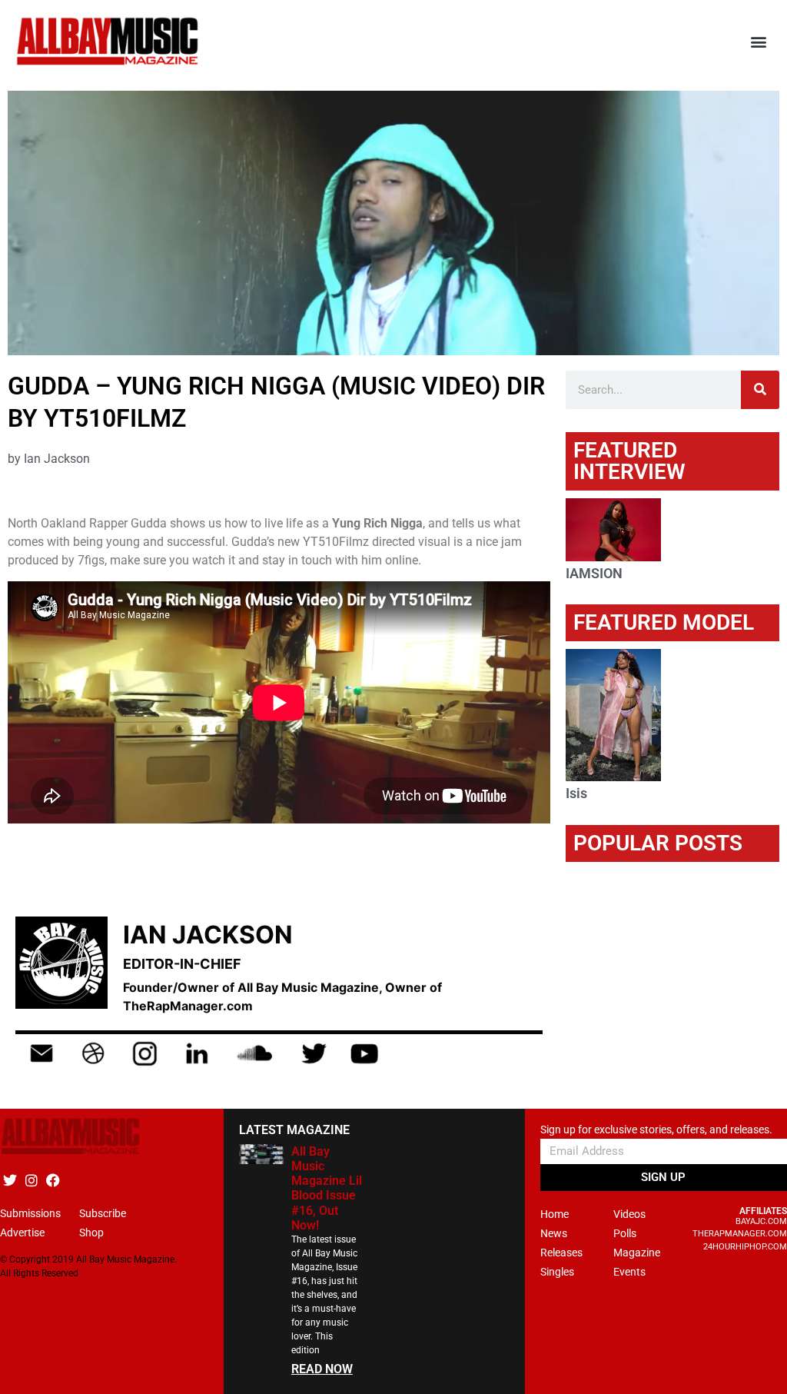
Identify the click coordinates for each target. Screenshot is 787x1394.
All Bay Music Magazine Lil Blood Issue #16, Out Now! (326, 1188)
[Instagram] (31, 1180)
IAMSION (594, 573)
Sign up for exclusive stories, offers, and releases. (656, 1130)
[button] (759, 42)
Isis (576, 793)
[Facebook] (52, 1180)
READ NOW (322, 1369)
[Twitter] (9, 1180)
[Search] (760, 390)
